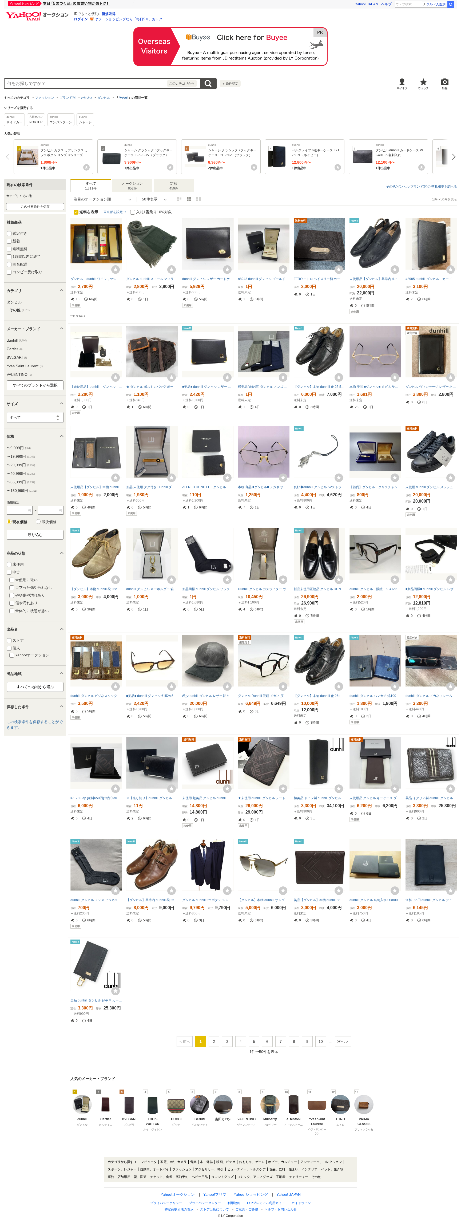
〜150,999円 (22, 490)
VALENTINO (19, 374)
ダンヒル (103, 98)
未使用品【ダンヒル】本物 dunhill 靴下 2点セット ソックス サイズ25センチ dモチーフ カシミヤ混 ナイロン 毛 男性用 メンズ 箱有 (96, 487)
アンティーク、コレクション (321, 1162)
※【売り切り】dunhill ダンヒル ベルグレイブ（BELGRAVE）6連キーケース (152, 798)
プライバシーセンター (205, 1203)
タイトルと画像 (179, 199)
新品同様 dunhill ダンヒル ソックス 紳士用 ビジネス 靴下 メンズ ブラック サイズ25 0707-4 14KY (208, 589)
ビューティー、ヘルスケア (246, 1169)
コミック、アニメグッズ (254, 1177)
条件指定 (230, 83)
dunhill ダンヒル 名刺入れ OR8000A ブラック (375, 900)
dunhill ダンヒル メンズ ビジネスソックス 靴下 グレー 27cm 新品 (96, 900)
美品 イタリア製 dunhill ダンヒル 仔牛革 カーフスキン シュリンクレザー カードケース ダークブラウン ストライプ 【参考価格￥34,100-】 (431, 798)
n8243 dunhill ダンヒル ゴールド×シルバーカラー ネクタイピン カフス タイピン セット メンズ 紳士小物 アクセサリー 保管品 (263, 279)
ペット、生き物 (332, 1169)
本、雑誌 (206, 1162)
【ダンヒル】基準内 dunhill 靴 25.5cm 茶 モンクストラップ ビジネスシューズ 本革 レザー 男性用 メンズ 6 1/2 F (152, 900)
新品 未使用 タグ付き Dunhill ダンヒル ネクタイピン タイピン (152, 487)
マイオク (402, 88)
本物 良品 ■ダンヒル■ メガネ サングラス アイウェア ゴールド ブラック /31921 (263, 487)
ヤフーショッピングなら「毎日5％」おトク (128, 19)
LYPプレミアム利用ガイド (266, 1203)
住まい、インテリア (303, 1169)
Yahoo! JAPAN (366, 4)
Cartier (14, 349)
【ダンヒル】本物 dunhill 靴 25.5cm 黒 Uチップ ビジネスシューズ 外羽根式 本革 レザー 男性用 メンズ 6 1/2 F (319, 387)
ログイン (81, 19)
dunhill (17, 340)
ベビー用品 (200, 1177)
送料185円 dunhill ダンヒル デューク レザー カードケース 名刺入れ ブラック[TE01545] (431, 900)
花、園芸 (140, 1177)
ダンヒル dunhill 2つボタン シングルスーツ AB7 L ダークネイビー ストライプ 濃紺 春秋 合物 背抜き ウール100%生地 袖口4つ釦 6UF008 (208, 900)
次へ (452, 156)
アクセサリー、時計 (209, 1169)
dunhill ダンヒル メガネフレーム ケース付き (431, 696)
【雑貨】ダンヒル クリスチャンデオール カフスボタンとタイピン (375, 487)
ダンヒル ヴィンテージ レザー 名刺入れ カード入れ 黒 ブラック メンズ (431, 387)
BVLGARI (17, 357)
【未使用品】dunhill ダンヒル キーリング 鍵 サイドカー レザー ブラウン (96, 387)
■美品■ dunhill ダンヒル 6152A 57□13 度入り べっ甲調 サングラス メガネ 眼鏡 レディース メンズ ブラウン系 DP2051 (152, 696)
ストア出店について (214, 1209)
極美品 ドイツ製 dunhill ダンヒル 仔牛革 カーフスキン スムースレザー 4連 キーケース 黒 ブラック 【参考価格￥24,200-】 (319, 798)
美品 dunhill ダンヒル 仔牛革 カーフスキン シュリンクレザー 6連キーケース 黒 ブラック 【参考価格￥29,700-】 (96, 1000)
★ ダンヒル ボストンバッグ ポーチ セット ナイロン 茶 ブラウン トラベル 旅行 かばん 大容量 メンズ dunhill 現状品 (152, 387)
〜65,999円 (21, 482)
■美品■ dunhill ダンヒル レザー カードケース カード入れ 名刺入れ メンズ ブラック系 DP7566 (208, 387)
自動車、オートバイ (154, 1169)
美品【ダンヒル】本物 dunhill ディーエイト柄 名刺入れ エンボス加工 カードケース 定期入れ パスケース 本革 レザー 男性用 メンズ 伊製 (319, 900)
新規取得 (109, 14)
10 (321, 1041)
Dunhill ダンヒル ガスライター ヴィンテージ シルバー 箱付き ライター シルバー (263, 589)
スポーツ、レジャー (122, 1169)
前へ (8, 156)
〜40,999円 (21, 473)
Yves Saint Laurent (25, 366)
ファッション (44, 98)
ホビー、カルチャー (282, 1162)
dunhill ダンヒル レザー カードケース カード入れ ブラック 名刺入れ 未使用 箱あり (208, 279)
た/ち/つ (86, 98)
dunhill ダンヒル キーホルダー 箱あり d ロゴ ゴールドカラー (152, 589)
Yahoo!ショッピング (251, 1194)
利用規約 (234, 1203)
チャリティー (298, 1177)
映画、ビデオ (226, 1162)
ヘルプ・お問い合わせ (281, 1209)
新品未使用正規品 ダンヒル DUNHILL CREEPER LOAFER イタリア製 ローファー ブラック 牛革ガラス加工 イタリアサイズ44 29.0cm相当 (319, 589)
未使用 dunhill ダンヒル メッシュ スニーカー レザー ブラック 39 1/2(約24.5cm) (431, 487)
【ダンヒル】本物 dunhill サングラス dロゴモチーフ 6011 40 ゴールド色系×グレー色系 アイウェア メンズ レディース (263, 900)
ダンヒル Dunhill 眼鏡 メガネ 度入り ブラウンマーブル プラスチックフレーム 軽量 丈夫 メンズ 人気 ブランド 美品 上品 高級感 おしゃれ (263, 696)
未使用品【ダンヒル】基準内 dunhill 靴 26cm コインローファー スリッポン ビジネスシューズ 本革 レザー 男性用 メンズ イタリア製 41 (375, 279)
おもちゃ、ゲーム (252, 1162)
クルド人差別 (436, 4)
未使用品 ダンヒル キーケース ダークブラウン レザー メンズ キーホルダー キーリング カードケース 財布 (375, 798)
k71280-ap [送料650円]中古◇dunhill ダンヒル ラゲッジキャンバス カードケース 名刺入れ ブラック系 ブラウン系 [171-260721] (96, 798)
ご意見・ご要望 (247, 1209)
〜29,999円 (21, 465)
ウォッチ (423, 88)
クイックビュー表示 (198, 199)
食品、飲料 (277, 1169)
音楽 (193, 1162)
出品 (444, 88)
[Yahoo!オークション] (37, 13)
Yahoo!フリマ (214, 1194)
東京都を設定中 (115, 212)
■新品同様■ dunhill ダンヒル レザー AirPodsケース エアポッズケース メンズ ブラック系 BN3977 (431, 589)
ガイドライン (301, 1203)
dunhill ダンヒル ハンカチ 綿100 (372, 696)
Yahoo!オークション (178, 1194)
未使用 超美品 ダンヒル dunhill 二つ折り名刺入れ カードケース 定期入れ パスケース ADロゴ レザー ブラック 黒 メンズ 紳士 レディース (208, 798)
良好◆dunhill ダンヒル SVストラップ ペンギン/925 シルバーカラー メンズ (319, 487)
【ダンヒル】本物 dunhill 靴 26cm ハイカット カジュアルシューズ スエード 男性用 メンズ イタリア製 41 (96, 589)
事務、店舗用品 (119, 1177)
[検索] (450, 4)
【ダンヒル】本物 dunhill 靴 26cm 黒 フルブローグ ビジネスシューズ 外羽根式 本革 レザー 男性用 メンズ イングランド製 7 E (319, 696)
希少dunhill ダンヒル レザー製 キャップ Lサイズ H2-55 (208, 696)
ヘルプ (386, 4)
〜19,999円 (21, 456)
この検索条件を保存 (35, 206)
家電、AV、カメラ (173, 1162)
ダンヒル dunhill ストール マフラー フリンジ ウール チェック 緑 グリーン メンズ (152, 279)
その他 (123, 98)
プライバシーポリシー (166, 1203)
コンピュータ (147, 1162)
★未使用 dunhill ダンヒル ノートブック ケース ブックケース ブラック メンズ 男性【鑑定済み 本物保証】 (263, 798)
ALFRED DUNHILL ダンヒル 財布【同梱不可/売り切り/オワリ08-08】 (208, 487)
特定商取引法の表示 (179, 1209)
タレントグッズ (222, 1177)
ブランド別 (67, 98)
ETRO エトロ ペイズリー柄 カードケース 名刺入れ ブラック (319, 279)
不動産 (280, 1177)
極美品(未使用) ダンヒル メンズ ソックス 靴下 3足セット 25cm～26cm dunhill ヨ (263, 387)
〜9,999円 (19, 448)
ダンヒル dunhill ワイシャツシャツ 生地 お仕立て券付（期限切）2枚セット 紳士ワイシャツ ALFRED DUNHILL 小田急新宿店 (96, 279)
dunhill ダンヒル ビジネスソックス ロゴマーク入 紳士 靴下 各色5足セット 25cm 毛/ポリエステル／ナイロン (96, 696)
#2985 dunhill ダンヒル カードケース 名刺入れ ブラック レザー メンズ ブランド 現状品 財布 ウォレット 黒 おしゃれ (431, 279)
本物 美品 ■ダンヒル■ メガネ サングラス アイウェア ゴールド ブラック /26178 (375, 387)
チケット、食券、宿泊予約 (169, 1177)
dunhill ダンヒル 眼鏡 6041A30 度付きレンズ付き (375, 589)
